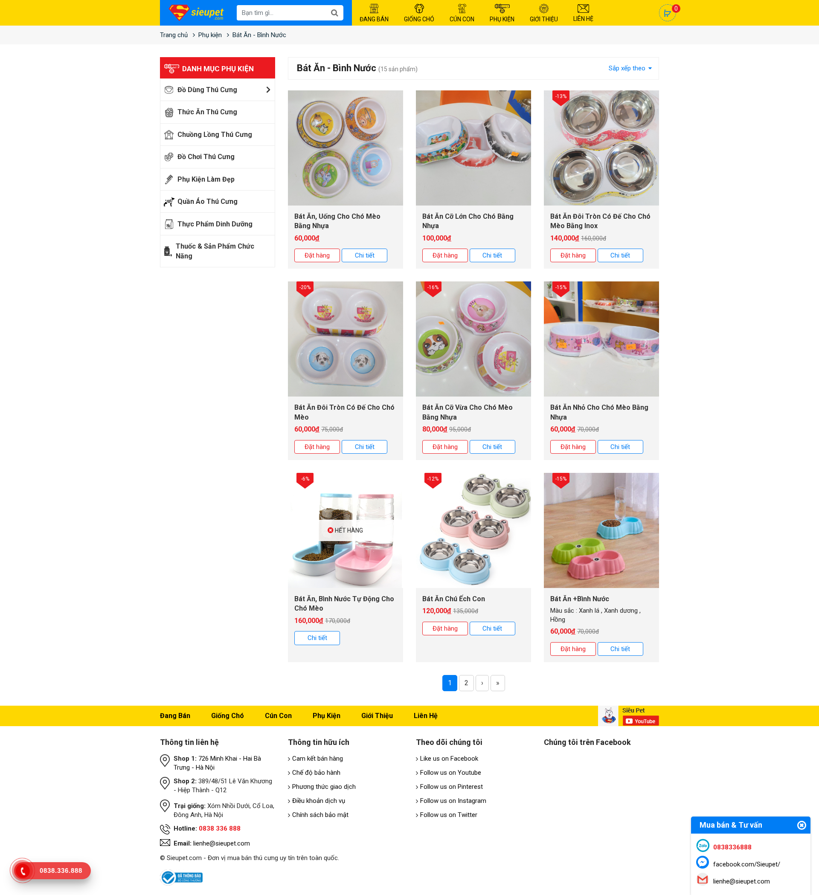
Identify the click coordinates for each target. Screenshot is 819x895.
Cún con (278, 716)
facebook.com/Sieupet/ (746, 864)
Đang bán (175, 716)
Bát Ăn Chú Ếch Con (453, 599)
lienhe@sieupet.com (221, 843)
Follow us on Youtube (450, 772)
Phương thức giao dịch (324, 787)
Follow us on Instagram (453, 801)
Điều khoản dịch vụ (318, 801)
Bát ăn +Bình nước (579, 599)
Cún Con (462, 19)
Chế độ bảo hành (316, 772)
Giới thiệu (377, 716)
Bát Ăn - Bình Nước (259, 35)
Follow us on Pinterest (451, 787)
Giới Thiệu (544, 19)
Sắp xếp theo (628, 68)
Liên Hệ (583, 18)
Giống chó (227, 716)
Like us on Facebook (449, 758)
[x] (801, 826)
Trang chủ (174, 35)
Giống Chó (419, 19)
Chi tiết (365, 255)
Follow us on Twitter (448, 815)
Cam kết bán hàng (317, 758)
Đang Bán (374, 19)
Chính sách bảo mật (320, 815)
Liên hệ (426, 716)
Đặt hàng (317, 255)
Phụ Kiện (502, 19)
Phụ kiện (210, 35)
